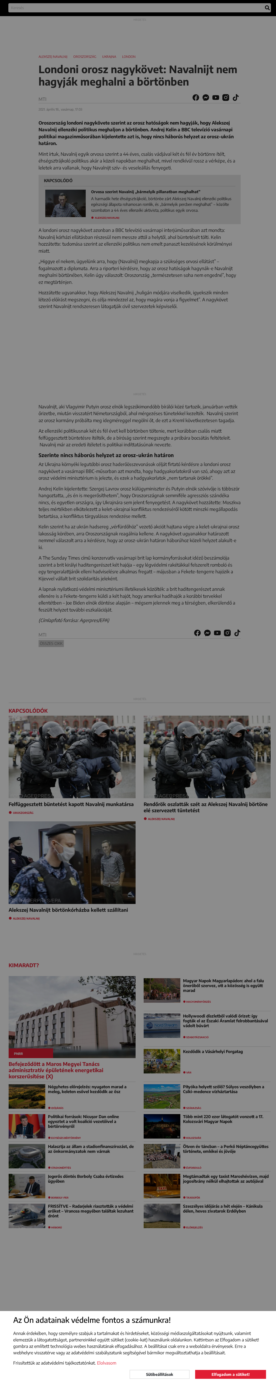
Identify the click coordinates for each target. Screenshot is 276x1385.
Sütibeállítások (159, 1374)
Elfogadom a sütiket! (231, 1374)
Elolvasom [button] (106, 1363)
